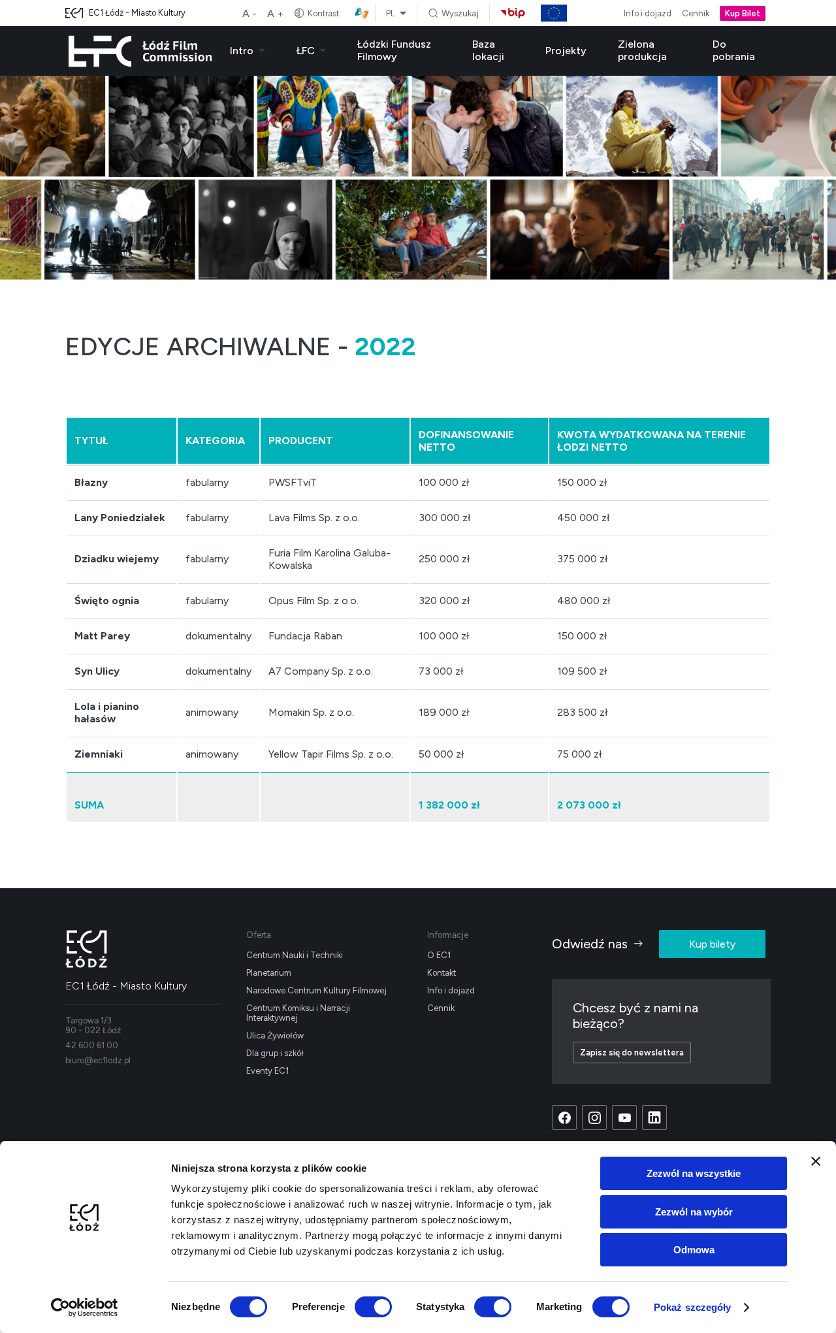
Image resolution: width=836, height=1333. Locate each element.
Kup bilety (712, 944)
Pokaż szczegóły (693, 1307)
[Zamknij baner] (815, 1161)
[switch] (373, 1306)
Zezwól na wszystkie (694, 1173)
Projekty (566, 50)
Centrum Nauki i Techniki (294, 955)
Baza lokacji (488, 50)
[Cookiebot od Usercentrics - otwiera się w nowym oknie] (84, 1307)
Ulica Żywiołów (275, 1035)
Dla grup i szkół (275, 1053)
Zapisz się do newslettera (632, 1052)
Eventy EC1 (267, 1071)
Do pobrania (734, 50)
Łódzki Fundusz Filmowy (394, 50)
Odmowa (694, 1249)
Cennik (695, 13)
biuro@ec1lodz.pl (98, 1060)
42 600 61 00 (91, 1045)
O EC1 (439, 955)
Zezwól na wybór (694, 1211)
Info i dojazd (647, 13)
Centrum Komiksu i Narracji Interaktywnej (298, 1013)
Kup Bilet (742, 13)
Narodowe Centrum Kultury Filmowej (316, 990)
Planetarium (268, 973)
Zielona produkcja (642, 50)
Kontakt (441, 973)
